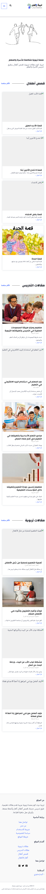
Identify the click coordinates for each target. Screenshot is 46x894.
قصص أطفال (23, 854)
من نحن (23, 826)
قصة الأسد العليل (33, 126)
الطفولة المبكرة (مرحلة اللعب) (31, 616)
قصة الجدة (37, 259)
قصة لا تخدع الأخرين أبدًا (31, 170)
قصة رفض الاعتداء (33, 214)
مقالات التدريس (23, 850)
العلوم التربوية (35, 333)
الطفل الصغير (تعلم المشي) (32, 565)
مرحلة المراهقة (35, 719)
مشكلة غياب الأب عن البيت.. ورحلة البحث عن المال (26, 663)
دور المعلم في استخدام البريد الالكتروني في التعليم (23, 383)
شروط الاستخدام (23, 829)
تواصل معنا (23, 822)
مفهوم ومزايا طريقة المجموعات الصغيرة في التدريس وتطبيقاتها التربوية (23, 329)
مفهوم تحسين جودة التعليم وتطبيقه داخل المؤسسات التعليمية (24, 488)
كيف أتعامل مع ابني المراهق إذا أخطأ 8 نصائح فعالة (23, 714)
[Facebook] (26, 866)
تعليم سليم (36, 387)
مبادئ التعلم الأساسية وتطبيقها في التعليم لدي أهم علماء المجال (24, 437)
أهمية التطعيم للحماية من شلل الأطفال (23, 563)
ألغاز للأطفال (23, 858)
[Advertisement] (23, 770)
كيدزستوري (38, 874)
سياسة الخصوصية (23, 833)
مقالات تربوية (23, 846)
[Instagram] (19, 866)
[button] (10, 6)
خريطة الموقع (23, 837)
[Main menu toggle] (4, 6)
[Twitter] (23, 866)
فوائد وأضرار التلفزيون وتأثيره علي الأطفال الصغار (26, 612)
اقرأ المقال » (39, 131)
